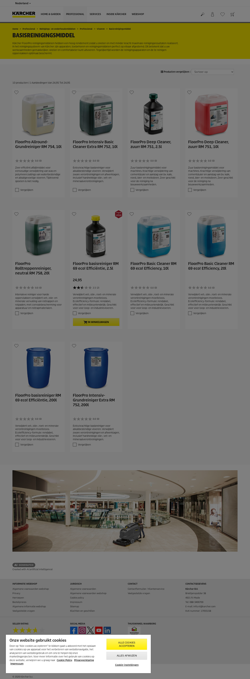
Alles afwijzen (127, 655)
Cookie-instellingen (127, 665)
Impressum (16, 663)
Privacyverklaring (84, 660)
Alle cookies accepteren (126, 644)
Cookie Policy (64, 660)
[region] (78, 654)
